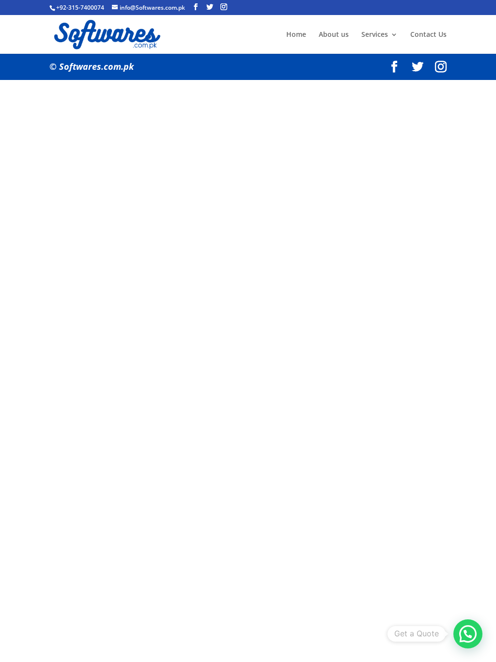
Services (374, 35)
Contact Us (428, 35)
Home (296, 35)
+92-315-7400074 (80, 7)
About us (334, 35)
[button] (467, 633)
